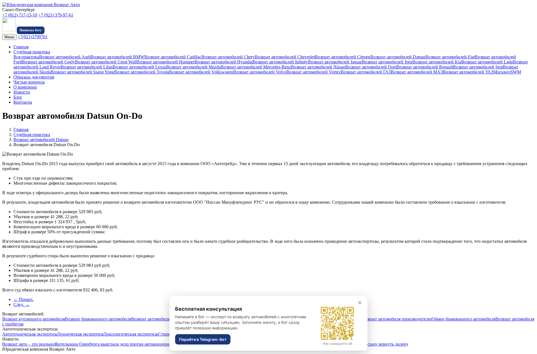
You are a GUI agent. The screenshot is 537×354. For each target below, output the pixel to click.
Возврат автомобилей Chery (228, 56)
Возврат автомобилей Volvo (259, 72)
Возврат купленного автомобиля (33, 319)
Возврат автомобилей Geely (48, 62)
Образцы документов (33, 77)
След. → (21, 304)
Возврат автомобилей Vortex (313, 72)
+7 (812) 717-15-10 (19, 15)
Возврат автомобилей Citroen (342, 56)
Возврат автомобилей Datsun (397, 56)
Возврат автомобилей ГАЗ (366, 72)
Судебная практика (31, 51)
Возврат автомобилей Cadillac (172, 56)
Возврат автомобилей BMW (117, 56)
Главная (21, 46)
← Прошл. (23, 299)
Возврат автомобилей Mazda (193, 67)
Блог (17, 97)
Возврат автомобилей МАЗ (417, 72)
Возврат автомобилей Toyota (141, 72)
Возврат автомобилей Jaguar (335, 62)
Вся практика (26, 56)
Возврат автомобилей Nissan (318, 67)
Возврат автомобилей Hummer (165, 62)
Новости (21, 92)
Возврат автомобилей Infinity (280, 62)
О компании (25, 87)
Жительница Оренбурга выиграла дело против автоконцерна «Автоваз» (123, 344)
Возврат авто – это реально (28, 344)
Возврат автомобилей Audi (65, 56)
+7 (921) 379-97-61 (55, 15)
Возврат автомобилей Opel (371, 67)
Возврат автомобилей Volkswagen (201, 72)
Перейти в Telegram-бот (203, 339)
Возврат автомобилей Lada (487, 62)
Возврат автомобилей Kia (436, 62)
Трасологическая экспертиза (131, 334)
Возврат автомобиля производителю (397, 319)
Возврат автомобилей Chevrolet (285, 56)
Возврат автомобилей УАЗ (468, 72)
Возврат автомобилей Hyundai (224, 62)
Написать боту (31, 30)
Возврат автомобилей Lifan (87, 67)
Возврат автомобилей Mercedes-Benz (256, 67)
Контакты (22, 102)
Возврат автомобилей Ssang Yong (82, 72)
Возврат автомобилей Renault (425, 67)
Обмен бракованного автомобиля (463, 319)
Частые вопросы (29, 82)
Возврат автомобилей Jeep (387, 62)
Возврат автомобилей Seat (478, 67)
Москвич (501, 72)
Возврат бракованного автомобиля (98, 319)
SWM (515, 72)
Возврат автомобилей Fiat (450, 56)
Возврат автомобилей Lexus (139, 67)
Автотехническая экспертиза (30, 334)
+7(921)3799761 (33, 36)
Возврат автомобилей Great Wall (105, 62)
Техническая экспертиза (81, 334)
